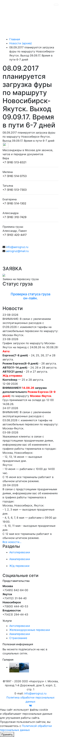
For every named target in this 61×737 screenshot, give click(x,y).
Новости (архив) (20, 43)
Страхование (18, 638)
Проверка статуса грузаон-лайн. (30, 296)
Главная (14, 39)
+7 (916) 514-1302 (14, 203)
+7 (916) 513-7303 (15, 189)
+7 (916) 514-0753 (15, 176)
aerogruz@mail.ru (17, 251)
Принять (7, 734)
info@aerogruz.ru (17, 247)
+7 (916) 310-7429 (14, 217)
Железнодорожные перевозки (29, 630)
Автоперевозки (19, 625)
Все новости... (12, 542)
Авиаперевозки (19, 634)
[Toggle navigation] (56, 5)
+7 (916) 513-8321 (14, 162)
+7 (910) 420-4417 (15, 234)
